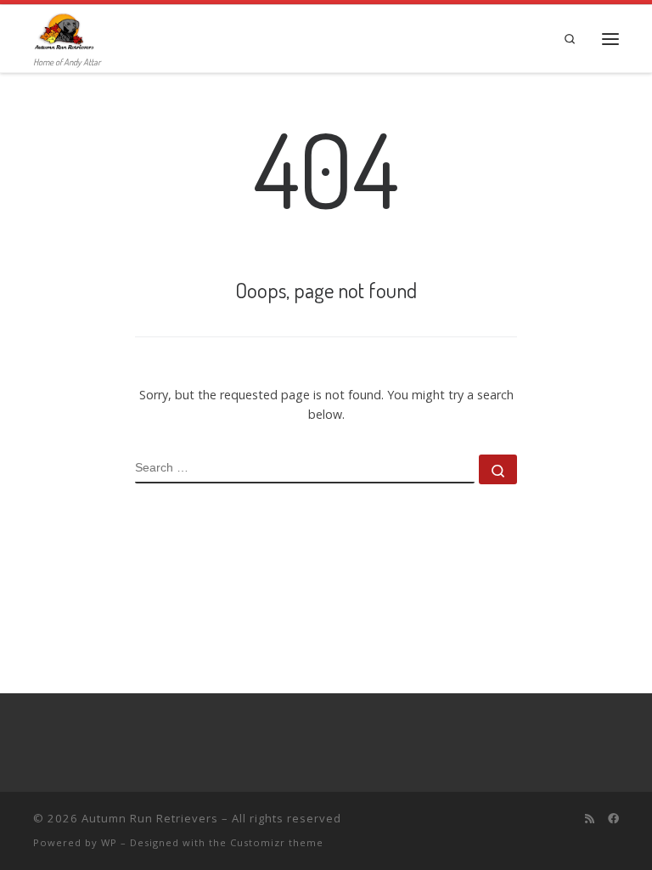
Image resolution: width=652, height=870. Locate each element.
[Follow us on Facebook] (613, 818)
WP (109, 842)
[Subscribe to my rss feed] (589, 818)
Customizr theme (276, 842)
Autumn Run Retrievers (150, 818)
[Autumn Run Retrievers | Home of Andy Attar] (63, 29)
